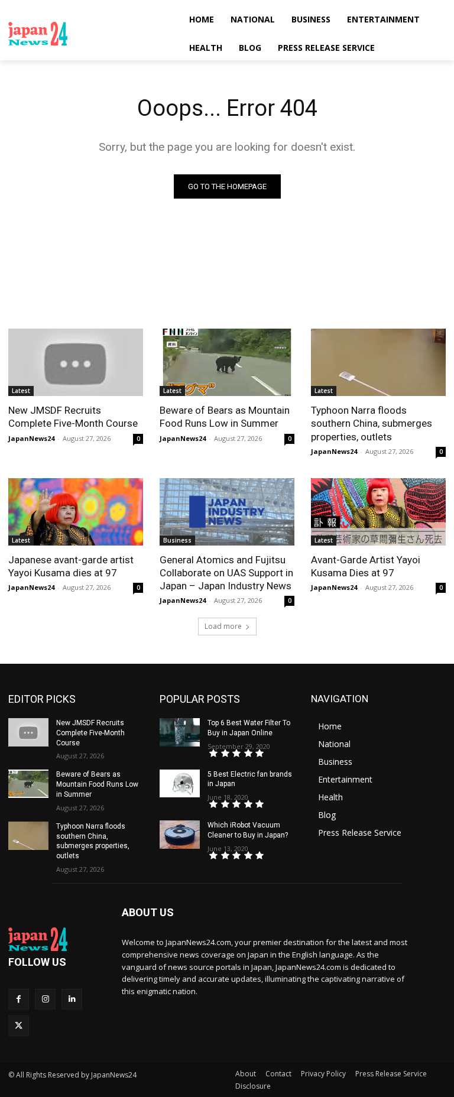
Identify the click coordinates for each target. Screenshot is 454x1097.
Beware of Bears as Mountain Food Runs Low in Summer (225, 416)
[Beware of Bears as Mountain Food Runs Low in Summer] (227, 362)
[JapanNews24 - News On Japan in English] (88, 34)
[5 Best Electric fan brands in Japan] (180, 784)
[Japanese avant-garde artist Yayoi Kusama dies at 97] (75, 512)
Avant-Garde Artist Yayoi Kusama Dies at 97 (365, 566)
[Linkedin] (71, 999)
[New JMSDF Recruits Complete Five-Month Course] (75, 362)
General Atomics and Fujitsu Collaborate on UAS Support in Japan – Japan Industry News (226, 573)
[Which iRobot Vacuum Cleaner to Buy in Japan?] (180, 834)
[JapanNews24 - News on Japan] (56, 939)
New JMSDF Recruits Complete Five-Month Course (73, 416)
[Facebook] (18, 999)
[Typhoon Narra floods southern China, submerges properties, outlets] (378, 362)
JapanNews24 (31, 438)
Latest (21, 391)
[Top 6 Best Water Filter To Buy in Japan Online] (180, 732)
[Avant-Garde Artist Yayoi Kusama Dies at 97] (378, 512)
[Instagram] (45, 999)
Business (177, 540)
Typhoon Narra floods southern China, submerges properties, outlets (371, 423)
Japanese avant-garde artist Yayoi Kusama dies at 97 (71, 566)
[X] (18, 1025)
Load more (223, 626)
